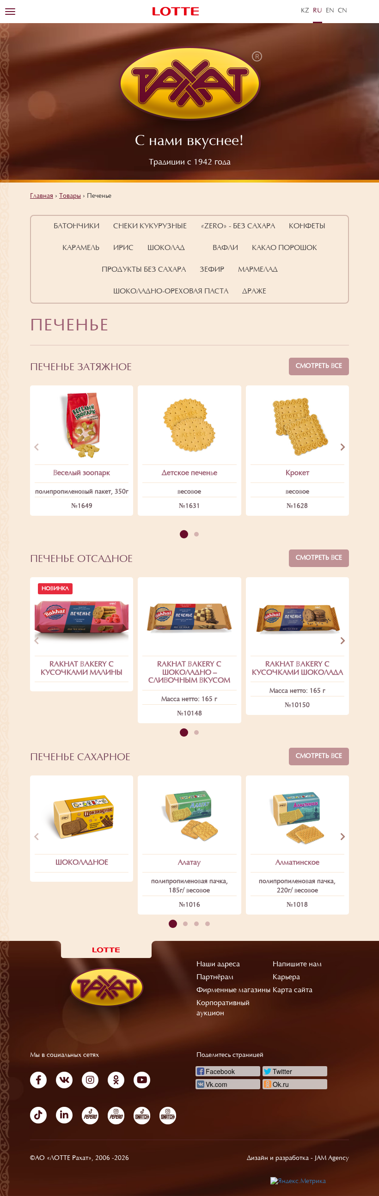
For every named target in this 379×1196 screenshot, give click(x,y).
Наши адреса (218, 964)
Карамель (80, 248)
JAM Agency (332, 1158)
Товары (70, 196)
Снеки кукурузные (150, 226)
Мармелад (258, 270)
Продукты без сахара (144, 270)
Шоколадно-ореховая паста (170, 291)
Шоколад (166, 248)
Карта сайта (292, 990)
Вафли (225, 248)
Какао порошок (284, 248)
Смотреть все (319, 366)
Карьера (286, 977)
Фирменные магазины (233, 990)
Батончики (76, 226)
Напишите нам (297, 964)
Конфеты (307, 226)
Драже (254, 291)
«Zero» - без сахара (238, 226)
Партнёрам (214, 977)
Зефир (212, 270)
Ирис (123, 248)
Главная (41, 196)
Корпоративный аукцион (223, 1009)
